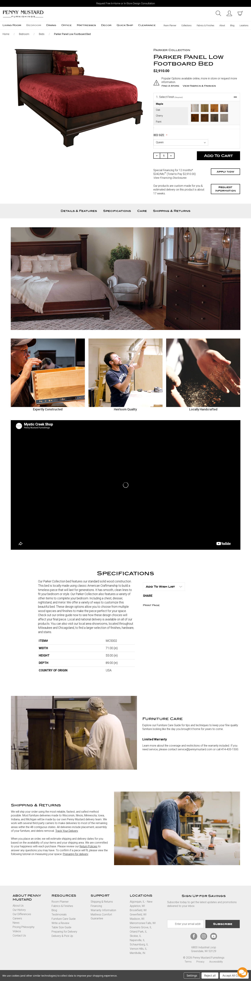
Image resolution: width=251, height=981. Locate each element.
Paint (158, 121)
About (222, 25)
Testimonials (59, 914)
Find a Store (170, 86)
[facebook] (194, 936)
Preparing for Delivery (64, 931)
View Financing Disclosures (169, 177)
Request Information (225, 189)
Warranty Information (103, 910)
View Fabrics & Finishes (199, 86)
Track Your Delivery (66, 830)
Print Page (151, 605)
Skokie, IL (135, 936)
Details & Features (79, 211)
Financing (96, 906)
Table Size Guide (61, 927)
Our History (19, 910)
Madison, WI (137, 918)
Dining (51, 25)
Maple (159, 104)
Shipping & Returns (171, 211)
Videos (17, 931)
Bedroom (33, 25)
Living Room (12, 25)
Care (142, 211)
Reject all (210, 975)
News (16, 922)
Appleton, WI (137, 906)
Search (218, 13)
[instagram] (204, 936)
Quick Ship (125, 25)
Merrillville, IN (137, 953)
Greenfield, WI (138, 914)
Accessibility (216, 961)
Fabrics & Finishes (205, 25)
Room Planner (170, 25)
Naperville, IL (137, 940)
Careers (17, 918)
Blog (232, 25)
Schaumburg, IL (139, 944)
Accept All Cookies (234, 975)
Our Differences (22, 914)
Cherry (159, 115)
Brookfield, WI (138, 910)
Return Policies (88, 846)
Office (66, 25)
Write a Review (60, 923)
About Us (18, 905)
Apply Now (225, 171)
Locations (244, 25)
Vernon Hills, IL (138, 948)
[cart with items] (240, 13)
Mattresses (86, 25)
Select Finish (169, 97)
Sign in (229, 13)
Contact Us (19, 935)
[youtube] (214, 936)
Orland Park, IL (138, 931)
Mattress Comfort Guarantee (101, 916)
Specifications (117, 211)
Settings (192, 975)
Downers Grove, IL (141, 927)
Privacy (200, 961)
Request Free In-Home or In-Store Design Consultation (125, 3)
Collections (186, 25)
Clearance (147, 25)
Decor (106, 25)
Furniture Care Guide (64, 918)
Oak (158, 110)
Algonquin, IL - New (141, 901)
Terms (188, 961)
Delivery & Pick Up (62, 936)
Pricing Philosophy (23, 927)
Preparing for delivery (75, 854)
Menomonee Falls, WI (143, 923)
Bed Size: (159, 135)
